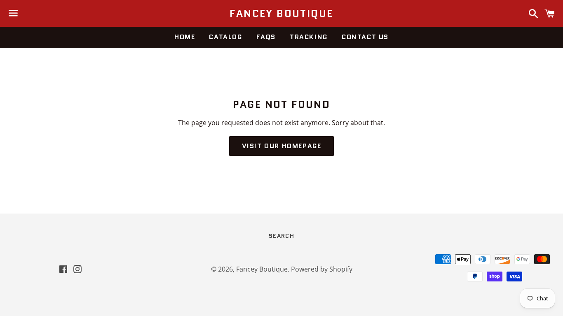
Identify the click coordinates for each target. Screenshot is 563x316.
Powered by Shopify (321, 269)
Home (184, 37)
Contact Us (365, 37)
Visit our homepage (281, 146)
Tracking (309, 37)
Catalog (225, 37)
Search (281, 236)
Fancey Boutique (281, 14)
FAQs (266, 37)
